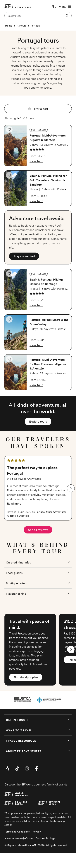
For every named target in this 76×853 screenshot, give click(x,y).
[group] (38, 488)
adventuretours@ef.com (18, 838)
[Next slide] (71, 488)
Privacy (36, 831)
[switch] (9, 129)
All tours (21, 25)
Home (8, 25)
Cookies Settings (45, 838)
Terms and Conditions (17, 831)
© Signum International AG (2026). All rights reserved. (36, 845)
